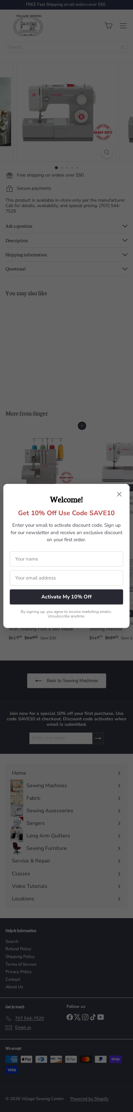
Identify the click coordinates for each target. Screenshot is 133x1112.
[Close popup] (119, 495)
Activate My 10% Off (66, 596)
